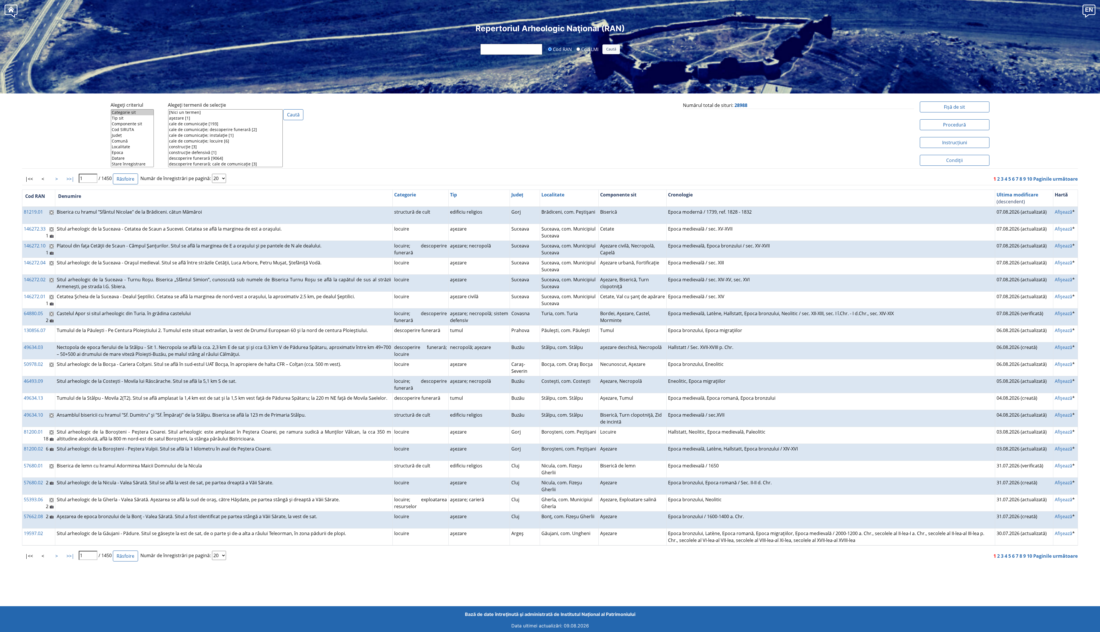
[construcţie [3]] (225, 147)
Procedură (954, 125)
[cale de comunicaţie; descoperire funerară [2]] (225, 129)
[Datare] (132, 158)
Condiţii (954, 160)
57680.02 (33, 482)
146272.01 (35, 296)
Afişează (1063, 212)
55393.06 (33, 499)
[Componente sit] (132, 124)
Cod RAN (562, 49)
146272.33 (35, 229)
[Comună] (132, 141)
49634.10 (33, 415)
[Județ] (132, 135)
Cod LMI (589, 49)
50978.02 (33, 364)
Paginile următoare (1055, 179)
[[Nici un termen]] (225, 112)
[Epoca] (132, 152)
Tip (453, 195)
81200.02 (33, 449)
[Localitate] (132, 147)
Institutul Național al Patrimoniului (598, 614)
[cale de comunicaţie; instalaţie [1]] (225, 135)
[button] (1089, 11)
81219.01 (33, 212)
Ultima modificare (1017, 195)
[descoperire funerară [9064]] (225, 158)
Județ (517, 195)
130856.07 (35, 330)
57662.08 (33, 516)
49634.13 (33, 398)
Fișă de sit (954, 107)
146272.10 (35, 246)
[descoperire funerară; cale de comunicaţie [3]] (225, 164)
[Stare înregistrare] (132, 164)
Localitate (552, 195)
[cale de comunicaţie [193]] (225, 124)
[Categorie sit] (132, 112)
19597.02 (33, 533)
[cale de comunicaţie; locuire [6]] (225, 141)
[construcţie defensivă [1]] (225, 152)
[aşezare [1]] (225, 118)
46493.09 (33, 381)
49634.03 (33, 347)
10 (1029, 179)
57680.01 (33, 466)
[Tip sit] (132, 118)
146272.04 (35, 263)
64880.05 (33, 313)
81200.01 (33, 432)
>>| (70, 179)
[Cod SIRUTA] (132, 129)
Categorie (405, 195)
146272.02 (35, 279)
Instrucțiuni (954, 142)
